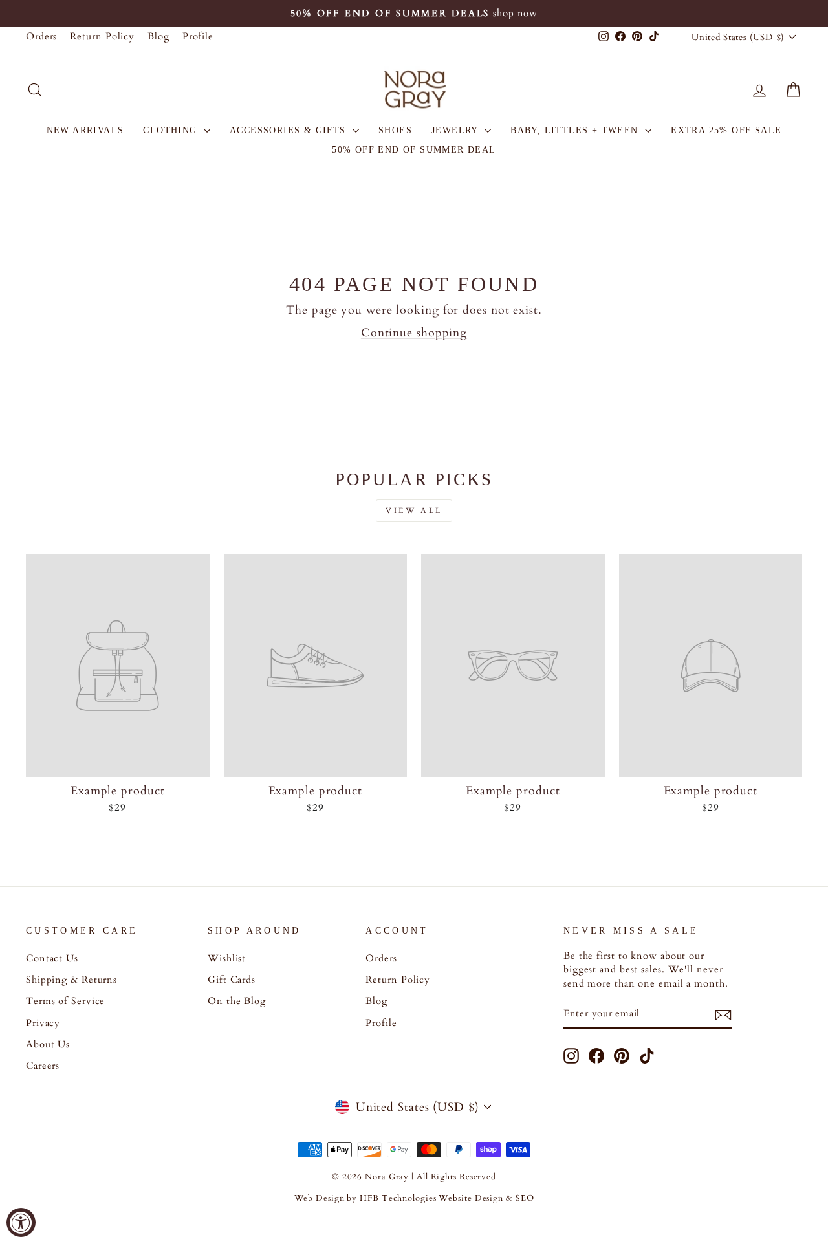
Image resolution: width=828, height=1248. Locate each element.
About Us (48, 1044)
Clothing (172, 130)
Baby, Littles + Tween (576, 130)
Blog (158, 36)
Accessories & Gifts (289, 130)
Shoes (395, 130)
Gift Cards (232, 980)
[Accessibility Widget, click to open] (21, 1222)
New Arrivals (85, 130)
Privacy (43, 1023)
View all (414, 510)
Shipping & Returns (71, 980)
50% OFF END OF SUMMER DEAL (414, 150)
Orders (41, 36)
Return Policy (102, 36)
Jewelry (456, 130)
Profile (197, 36)
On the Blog (237, 1001)
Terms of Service (65, 1001)
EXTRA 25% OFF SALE (726, 130)
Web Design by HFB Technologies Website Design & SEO (414, 1198)
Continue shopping (414, 333)
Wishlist (227, 958)
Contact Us (52, 958)
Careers (43, 1066)
